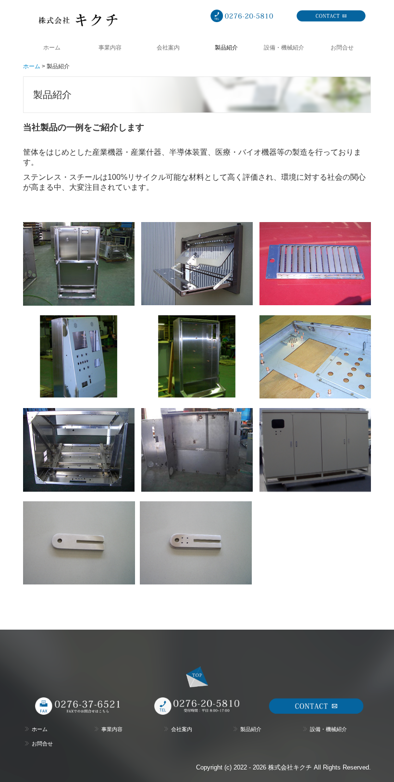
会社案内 (168, 47)
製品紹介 (226, 47)
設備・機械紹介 (284, 47)
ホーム (52, 47)
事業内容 (110, 47)
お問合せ (342, 47)
